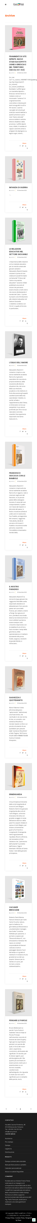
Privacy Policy (10, 1218)
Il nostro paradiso (14, 588)
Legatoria (8, 1149)
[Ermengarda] (18, 776)
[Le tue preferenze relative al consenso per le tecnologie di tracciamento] (34, 1220)
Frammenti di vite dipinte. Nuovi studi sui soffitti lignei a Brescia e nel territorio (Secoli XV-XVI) (17, 63)
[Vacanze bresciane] (18, 889)
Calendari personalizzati (13, 1168)
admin (13, 73)
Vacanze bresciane (14, 908)
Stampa (7, 1145)
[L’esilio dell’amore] (18, 344)
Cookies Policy (20, 1218)
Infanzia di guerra (18, 187)
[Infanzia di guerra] (18, 169)
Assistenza (8, 1138)
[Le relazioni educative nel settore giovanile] (18, 231)
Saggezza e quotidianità (16, 699)
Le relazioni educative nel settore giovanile (18, 252)
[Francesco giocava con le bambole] (18, 455)
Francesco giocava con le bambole (17, 476)
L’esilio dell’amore (18, 362)
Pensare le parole (18, 1020)
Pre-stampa (9, 1142)
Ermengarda (15, 794)
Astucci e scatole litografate (14, 1172)
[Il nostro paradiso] (18, 568)
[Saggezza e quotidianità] (18, 679)
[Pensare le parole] (18, 1002)
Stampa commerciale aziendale (15, 1161)
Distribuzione (9, 1152)
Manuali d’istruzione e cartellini (15, 1165)
